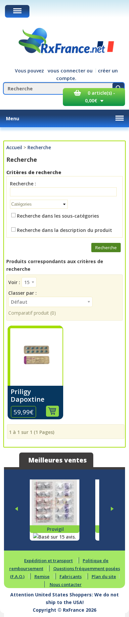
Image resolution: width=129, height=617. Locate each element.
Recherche (39, 147)
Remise (42, 576)
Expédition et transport (48, 561)
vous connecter (66, 70)
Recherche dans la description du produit (64, 230)
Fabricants (71, 576)
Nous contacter (66, 584)
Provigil (55, 529)
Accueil (14, 147)
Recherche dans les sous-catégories (58, 216)
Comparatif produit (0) (32, 313)
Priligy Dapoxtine (27, 395)
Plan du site (104, 576)
